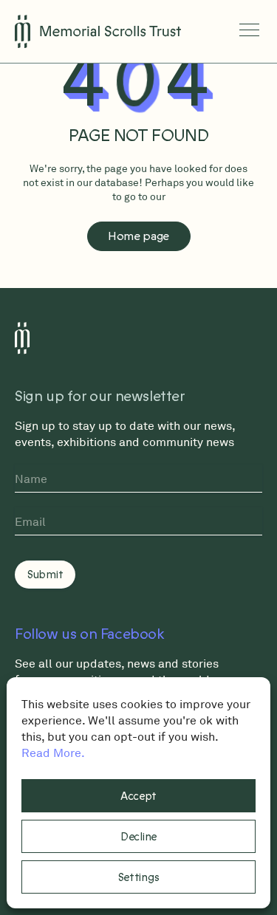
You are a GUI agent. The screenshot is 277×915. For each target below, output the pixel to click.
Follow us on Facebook (90, 634)
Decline (138, 836)
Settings (139, 877)
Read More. (53, 752)
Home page (138, 236)
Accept (138, 796)
